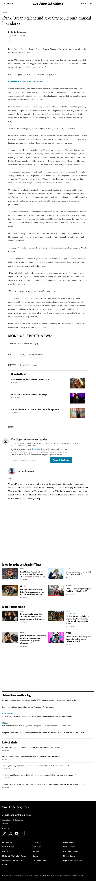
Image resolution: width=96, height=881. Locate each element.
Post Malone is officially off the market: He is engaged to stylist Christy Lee (31, 756)
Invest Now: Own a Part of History (12, 862)
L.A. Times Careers (70, 851)
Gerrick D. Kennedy (26, 471)
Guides (35, 856)
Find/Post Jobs (8, 847)
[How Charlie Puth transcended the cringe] (77, 398)
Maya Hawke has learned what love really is (30, 379)
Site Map (5, 823)
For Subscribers (71, 613)
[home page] (48, 3)
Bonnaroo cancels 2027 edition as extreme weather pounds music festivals (31, 747)
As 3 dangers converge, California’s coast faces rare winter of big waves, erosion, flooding (37, 716)
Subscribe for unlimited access (12, 820)
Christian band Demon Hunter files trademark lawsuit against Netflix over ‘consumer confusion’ (39, 775)
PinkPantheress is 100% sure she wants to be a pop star (35, 409)
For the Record (69, 847)
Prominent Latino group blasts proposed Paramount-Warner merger (28, 707)
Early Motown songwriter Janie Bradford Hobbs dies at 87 (78, 590)
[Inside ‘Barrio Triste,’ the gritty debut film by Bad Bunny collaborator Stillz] (56, 637)
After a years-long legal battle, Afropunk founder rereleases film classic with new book (35, 766)
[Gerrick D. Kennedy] (11, 471)
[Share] (10, 42)
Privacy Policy (25, 455)
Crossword (37, 842)
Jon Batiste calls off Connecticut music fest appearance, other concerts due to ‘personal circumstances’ (33, 639)
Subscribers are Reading (16, 695)
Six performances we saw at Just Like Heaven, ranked (78, 573)
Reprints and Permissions (73, 861)
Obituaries (37, 847)
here (62, 171)
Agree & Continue (61, 460)
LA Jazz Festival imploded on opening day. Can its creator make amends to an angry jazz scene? (77, 620)
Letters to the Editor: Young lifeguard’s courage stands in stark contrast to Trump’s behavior (37, 726)
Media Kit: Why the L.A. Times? (14, 856)
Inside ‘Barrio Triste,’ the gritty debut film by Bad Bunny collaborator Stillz (78, 639)
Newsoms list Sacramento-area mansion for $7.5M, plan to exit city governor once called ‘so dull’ (39, 700)
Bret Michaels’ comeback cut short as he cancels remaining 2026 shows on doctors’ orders (32, 574)
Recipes (36, 851)
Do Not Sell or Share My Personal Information (70, 875)
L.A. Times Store (39, 861)
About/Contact (69, 842)
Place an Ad (6, 851)
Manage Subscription (71, 856)
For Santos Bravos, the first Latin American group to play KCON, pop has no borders (32, 592)
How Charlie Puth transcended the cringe (29, 394)
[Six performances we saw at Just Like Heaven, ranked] (56, 573)
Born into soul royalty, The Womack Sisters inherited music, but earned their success (32, 617)
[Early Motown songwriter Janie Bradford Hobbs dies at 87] (56, 590)
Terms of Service (37, 449)
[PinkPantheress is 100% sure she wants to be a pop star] (77, 413)
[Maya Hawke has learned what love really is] (77, 383)
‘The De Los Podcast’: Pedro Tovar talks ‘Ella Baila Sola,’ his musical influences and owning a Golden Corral (43, 784)
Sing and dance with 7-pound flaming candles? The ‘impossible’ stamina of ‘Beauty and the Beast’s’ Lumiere (43, 733)
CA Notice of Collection (49, 875)
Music (5, 12)
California (69, 585)
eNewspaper (7, 842)
